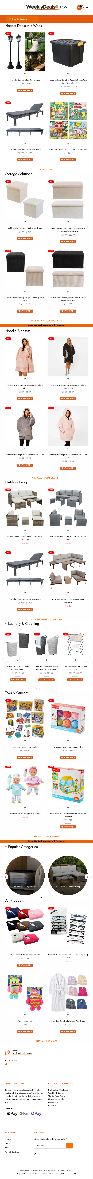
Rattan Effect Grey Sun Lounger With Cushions (25, 149)
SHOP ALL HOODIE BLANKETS (46, 477)
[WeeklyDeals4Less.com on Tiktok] (35, 1153)
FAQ (7, 1148)
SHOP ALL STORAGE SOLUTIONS (46, 320)
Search (7, 1143)
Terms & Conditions (12, 1152)
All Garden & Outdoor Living (68, 886)
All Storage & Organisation (25, 886)
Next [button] (87, 660)
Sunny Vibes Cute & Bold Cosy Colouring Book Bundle (68, 149)
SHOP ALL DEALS (46, 169)
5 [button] (49, 689)
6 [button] (53, 689)
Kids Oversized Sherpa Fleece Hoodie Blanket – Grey (25, 454)
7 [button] (56, 689)
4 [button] (46, 689)
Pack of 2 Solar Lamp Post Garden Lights (25, 80)
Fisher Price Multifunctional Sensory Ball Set (68, 747)
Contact (8, 1139)
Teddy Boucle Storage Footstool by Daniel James (25, 228)
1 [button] (36, 689)
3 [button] (42, 689)
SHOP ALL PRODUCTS (46, 1041)
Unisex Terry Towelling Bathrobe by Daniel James (68, 1021)
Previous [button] (5, 660)
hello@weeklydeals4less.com (22, 1053)
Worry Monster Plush (25, 1021)
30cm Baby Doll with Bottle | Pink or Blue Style (25, 813)
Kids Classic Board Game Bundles (25, 747)
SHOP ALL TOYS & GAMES (46, 836)
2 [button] (39, 689)
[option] (18, 658)
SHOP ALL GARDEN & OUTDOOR (46, 619)
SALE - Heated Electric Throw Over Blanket (25, 955)
